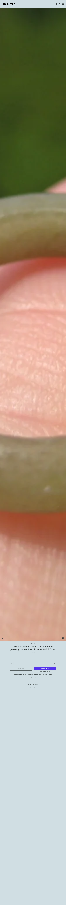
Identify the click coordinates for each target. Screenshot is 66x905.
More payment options (45, 671)
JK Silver (33, 652)
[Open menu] (63, 4)
